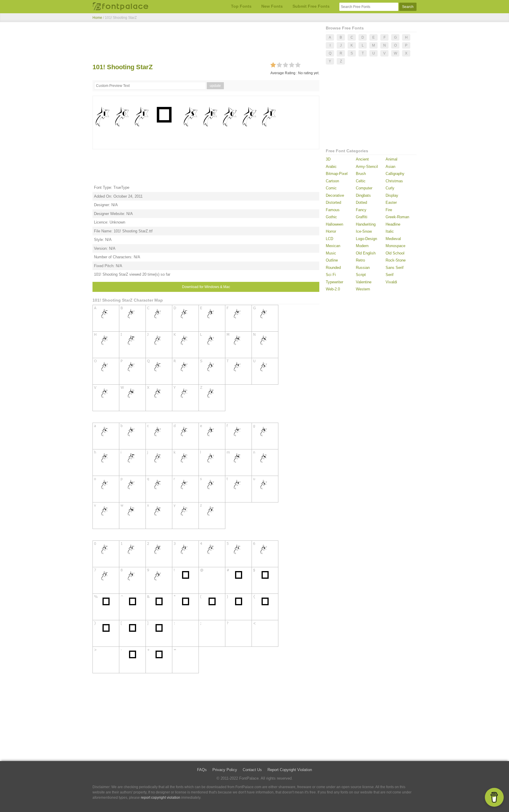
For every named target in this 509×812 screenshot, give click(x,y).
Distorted (333, 202)
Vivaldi (391, 282)
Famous (333, 210)
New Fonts (272, 6)
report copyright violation (160, 798)
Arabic (331, 166)
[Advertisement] (205, 43)
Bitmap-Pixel (337, 173)
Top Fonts (241, 6)
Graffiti (361, 217)
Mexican (333, 246)
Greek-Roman (397, 217)
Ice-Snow (364, 231)
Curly (390, 188)
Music (331, 253)
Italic (390, 231)
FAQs (202, 770)
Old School (395, 253)
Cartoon (332, 181)
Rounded (333, 267)
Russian (363, 267)
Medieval (393, 239)
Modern (362, 246)
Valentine (363, 282)
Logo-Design (366, 239)
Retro (360, 260)
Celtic (361, 181)
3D (328, 159)
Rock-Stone (396, 260)
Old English (366, 253)
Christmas (394, 181)
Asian (390, 166)
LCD (329, 239)
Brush (361, 173)
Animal (391, 159)
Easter (391, 202)
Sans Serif (395, 267)
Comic (331, 188)
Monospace (395, 246)
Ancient (362, 159)
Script (361, 274)
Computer (364, 188)
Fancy (361, 210)
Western (363, 289)
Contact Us (252, 770)
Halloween (334, 224)
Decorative (335, 195)
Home (97, 18)
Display (392, 195)
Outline (332, 260)
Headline (393, 224)
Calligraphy (395, 173)
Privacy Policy (224, 770)
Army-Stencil (367, 166)
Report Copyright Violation (289, 770)
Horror (331, 231)
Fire (389, 210)
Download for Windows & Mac (206, 287)
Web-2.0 (333, 289)
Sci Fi (331, 274)
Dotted (361, 202)
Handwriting (366, 224)
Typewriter (334, 282)
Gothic (331, 217)
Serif (390, 274)
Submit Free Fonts (311, 6)
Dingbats (363, 195)
